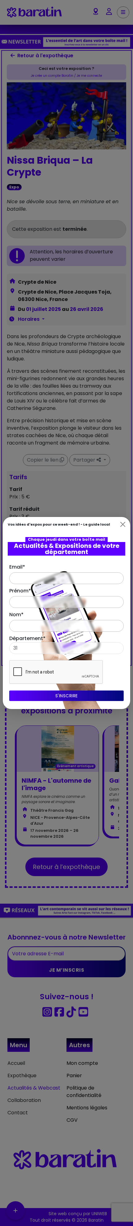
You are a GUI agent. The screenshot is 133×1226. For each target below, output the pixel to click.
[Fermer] (123, 524)
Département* (27, 638)
